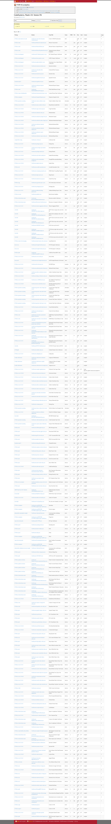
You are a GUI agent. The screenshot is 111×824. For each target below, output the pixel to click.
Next (20, 31)
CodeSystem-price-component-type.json (38, 715)
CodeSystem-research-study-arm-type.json (39, 668)
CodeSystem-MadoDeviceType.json (37, 493)
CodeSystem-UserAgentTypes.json (37, 501)
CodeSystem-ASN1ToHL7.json (37, 555)
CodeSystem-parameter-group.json (37, 695)
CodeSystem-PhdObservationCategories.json (39, 816)
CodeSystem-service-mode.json (37, 256)
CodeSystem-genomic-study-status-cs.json (39, 299)
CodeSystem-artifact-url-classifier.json (38, 497)
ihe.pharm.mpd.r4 (18, 81)
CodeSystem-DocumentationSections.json (39, 540)
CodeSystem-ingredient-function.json (38, 77)
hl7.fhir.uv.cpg (17, 182)
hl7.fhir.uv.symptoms (18, 97)
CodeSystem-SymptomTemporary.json (38, 97)
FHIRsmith (29, 1)
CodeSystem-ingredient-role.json (37, 81)
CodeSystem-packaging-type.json (37, 186)
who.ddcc (16, 209)
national (26, 9)
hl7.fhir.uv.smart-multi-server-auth (21, 38)
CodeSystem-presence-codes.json (37, 454)
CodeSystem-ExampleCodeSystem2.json (38, 248)
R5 (31, 7)
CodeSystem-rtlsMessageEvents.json (38, 427)
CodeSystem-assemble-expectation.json (38, 167)
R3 (25, 7)
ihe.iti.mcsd (17, 260)
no (47, 10)
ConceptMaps (57, 12)
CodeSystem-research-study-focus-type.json (39, 672)
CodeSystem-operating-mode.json (37, 524)
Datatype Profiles (30, 12)
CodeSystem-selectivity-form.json (37, 777)
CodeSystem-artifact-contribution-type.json (39, 384)
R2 (21, 7)
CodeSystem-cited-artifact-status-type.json (39, 396)
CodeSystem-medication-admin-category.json (39, 120)
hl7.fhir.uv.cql (17, 637)
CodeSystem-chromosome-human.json (38, 373)
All (20, 7)
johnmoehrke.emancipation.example (21, 513)
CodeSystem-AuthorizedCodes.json (37, 513)
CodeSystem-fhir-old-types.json (37, 264)
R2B (24, 7)
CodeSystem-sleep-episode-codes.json (38, 633)
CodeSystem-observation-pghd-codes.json (39, 431)
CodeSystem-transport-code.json (37, 727)
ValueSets (52, 12)
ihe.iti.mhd (16, 415)
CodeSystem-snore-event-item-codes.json (38, 485)
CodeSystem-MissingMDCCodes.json (38, 789)
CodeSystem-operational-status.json (37, 769)
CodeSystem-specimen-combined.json (38, 742)
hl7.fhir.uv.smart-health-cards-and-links (22, 730)
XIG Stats (52, 1)
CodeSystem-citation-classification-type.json (39, 381)
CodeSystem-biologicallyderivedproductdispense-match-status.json (39, 332)
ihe (24, 9)
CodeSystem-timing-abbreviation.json (38, 443)
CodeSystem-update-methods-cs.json (38, 62)
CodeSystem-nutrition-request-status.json (38, 785)
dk (33, 10)
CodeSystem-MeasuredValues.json (37, 46)
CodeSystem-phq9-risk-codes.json (37, 439)
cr (29, 10)
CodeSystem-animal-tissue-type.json (38, 178)
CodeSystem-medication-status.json (37, 112)
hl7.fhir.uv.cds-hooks (18, 762)
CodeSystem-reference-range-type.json (38, 552)
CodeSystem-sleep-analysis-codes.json (38, 641)
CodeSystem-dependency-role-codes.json (38, 606)
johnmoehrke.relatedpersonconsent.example (22, 548)
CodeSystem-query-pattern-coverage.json (38, 773)
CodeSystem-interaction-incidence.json (38, 66)
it (42, 10)
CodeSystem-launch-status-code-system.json (39, 241)
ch (26, 10)
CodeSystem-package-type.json (37, 143)
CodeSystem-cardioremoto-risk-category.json (39, 365)
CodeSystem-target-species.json (37, 174)
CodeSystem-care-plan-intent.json (37, 707)
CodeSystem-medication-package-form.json (39, 116)
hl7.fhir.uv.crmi (17, 314)
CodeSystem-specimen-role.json (37, 746)
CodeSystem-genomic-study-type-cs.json (38, 303)
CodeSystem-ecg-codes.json (36, 614)
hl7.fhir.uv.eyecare (18, 194)
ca (25, 10)
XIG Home (46, 1)
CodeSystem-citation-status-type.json (38, 388)
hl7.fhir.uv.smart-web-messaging (20, 241)
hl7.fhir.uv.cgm (17, 804)
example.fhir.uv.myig (18, 139)
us (57, 10)
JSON (20, 17)
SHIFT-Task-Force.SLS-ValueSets (21, 489)
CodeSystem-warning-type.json (37, 404)
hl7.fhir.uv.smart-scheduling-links (21, 93)
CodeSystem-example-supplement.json (38, 369)
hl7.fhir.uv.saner (17, 42)
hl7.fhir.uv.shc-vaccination (19, 482)
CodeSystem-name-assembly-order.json (38, 104)
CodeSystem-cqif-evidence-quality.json (38, 155)
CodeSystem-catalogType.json (36, 353)
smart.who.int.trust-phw (19, 520)
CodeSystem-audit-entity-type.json (37, 466)
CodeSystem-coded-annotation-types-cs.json (39, 419)
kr (44, 10)
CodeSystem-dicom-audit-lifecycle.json (38, 283)
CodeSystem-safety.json (35, 532)
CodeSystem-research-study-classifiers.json (39, 684)
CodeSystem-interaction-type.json (37, 73)
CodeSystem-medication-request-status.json (39, 136)
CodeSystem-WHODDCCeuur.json (37, 225)
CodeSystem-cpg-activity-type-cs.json (38, 182)
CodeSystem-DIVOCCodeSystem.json (38, 345)
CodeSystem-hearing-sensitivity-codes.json (39, 474)
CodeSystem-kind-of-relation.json (37, 528)
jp (43, 10)
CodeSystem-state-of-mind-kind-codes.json (39, 649)
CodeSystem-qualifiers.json (36, 194)
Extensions (36, 12)
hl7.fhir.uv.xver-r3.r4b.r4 (19, 85)
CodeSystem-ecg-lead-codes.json (37, 618)
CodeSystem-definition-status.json (37, 699)
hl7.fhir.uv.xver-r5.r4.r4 (19, 66)
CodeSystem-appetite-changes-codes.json (38, 610)
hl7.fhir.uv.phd (17, 252)
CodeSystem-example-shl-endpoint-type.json (39, 730)
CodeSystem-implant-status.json (37, 163)
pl (50, 10)
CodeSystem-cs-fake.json (36, 139)
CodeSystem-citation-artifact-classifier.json (39, 377)
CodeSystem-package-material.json (37, 151)
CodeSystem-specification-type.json (37, 625)
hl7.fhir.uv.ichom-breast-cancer (20, 198)
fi (37, 10)
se (51, 10)
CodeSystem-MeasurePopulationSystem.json (39, 50)
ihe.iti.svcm (17, 244)
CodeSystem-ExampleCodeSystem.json (38, 244)
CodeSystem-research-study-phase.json (38, 680)
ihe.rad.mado (17, 493)
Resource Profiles (23, 12)
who (62, 26)
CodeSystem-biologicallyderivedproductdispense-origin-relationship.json (39, 337)
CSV (23, 17)
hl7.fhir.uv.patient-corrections (20, 559)
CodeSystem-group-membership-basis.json (39, 307)
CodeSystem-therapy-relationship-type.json (39, 400)
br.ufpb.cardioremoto (18, 357)
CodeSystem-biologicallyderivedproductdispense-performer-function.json (37, 342)
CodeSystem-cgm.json (35, 804)
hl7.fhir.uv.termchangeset (19, 54)
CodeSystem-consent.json (36, 688)
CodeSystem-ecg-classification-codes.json (39, 622)
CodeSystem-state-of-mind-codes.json (38, 462)
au (21, 10)
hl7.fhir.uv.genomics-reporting (20, 101)
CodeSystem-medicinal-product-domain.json (39, 268)
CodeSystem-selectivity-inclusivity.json (38, 781)
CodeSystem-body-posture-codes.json (38, 451)
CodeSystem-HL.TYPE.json (36, 520)
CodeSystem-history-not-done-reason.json (39, 598)
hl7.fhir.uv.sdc (17, 167)
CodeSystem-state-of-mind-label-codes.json (39, 653)
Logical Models (41, 12)
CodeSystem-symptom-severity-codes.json (39, 447)
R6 (33, 7)
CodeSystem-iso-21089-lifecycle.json (38, 279)
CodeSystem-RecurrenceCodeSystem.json (39, 202)
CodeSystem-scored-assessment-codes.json (39, 458)
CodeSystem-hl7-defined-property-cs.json (39, 54)
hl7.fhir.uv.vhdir (17, 688)
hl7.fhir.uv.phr (17, 431)
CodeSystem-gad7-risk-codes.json (37, 435)
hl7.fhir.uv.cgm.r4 (18, 808)
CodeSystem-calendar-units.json (37, 349)
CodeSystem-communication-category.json (39, 629)
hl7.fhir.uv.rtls (17, 427)
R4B (29, 7)
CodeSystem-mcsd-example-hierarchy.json (39, 260)
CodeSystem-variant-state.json (36, 754)
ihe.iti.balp (16, 501)
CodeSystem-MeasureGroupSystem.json (38, 42)
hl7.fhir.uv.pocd (17, 524)
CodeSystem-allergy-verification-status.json (39, 276)
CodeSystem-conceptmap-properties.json (38, 171)
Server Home (39, 1)
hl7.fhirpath (17, 349)
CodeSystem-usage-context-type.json (38, 108)
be (22, 10)
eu (36, 10)
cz (30, 10)
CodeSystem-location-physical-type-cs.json (39, 93)
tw (54, 10)
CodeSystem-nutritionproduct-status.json (38, 703)
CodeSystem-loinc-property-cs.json (37, 58)
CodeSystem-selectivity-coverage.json (38, 765)
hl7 (22, 9)
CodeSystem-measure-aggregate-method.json (39, 206)
